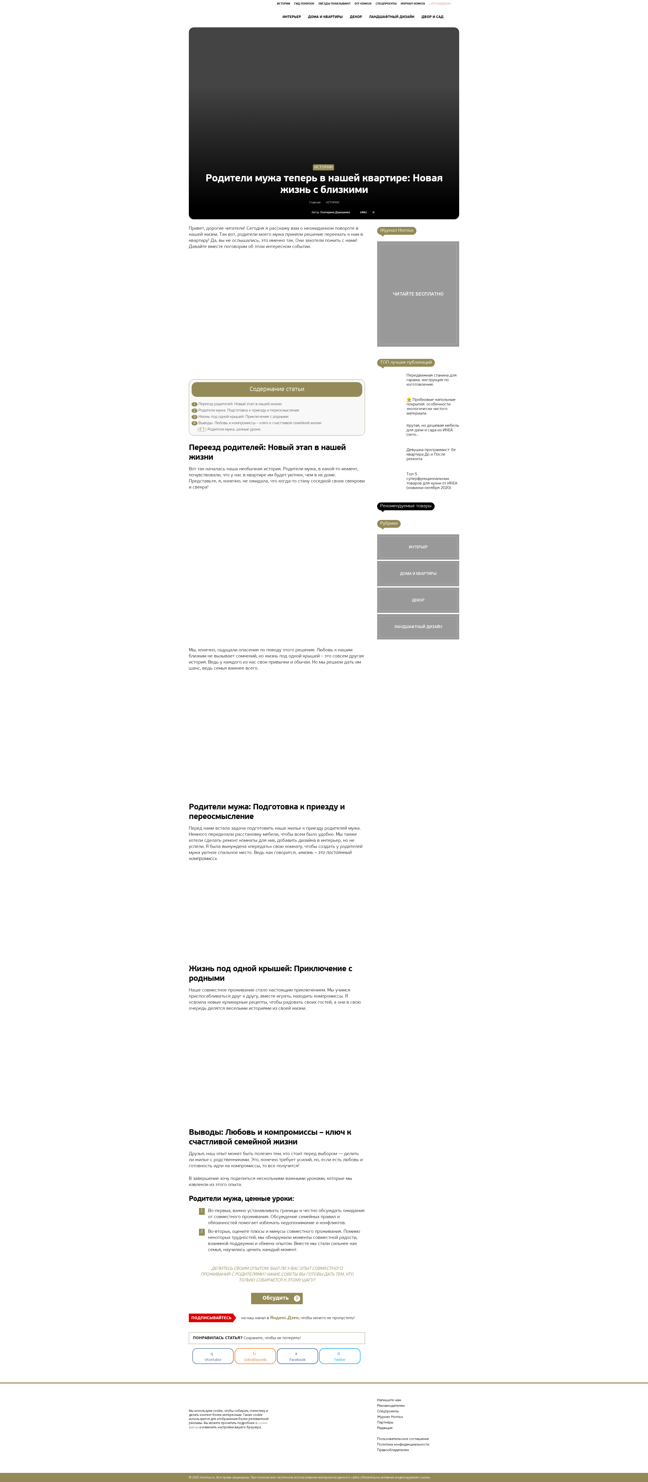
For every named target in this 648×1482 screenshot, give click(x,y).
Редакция (385, 1428)
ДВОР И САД (432, 17)
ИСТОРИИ (283, 4)
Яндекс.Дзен (284, 1318)
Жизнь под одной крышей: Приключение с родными (240, 417)
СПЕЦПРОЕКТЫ (386, 4)
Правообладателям (393, 1450)
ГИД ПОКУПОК (304, 4)
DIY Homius (363, 4)
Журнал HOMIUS (413, 4)
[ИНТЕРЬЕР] (418, 547)
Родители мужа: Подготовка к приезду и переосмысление (246, 411)
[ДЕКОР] (418, 600)
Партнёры (385, 1423)
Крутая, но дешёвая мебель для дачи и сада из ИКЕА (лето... (433, 430)
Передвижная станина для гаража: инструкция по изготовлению (432, 380)
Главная (314, 202)
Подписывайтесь (211, 1318)
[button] (453, 17)
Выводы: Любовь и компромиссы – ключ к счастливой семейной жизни (257, 423)
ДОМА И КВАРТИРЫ (325, 17)
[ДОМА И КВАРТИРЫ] (418, 573)
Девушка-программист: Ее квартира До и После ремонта (431, 454)
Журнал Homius (390, 1417)
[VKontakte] (194, 1436)
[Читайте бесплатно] (418, 294)
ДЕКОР (356, 17)
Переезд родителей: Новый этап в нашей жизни (237, 404)
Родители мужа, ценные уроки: (230, 430)
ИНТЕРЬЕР (291, 17)
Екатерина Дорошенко (335, 212)
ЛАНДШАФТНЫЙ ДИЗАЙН (391, 17)
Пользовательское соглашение (403, 1439)
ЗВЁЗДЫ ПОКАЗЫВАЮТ (334, 4)
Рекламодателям (391, 1406)
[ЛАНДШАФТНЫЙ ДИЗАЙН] (418, 626)
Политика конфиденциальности (403, 1445)
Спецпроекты (388, 1411)
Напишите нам (389, 1400)
